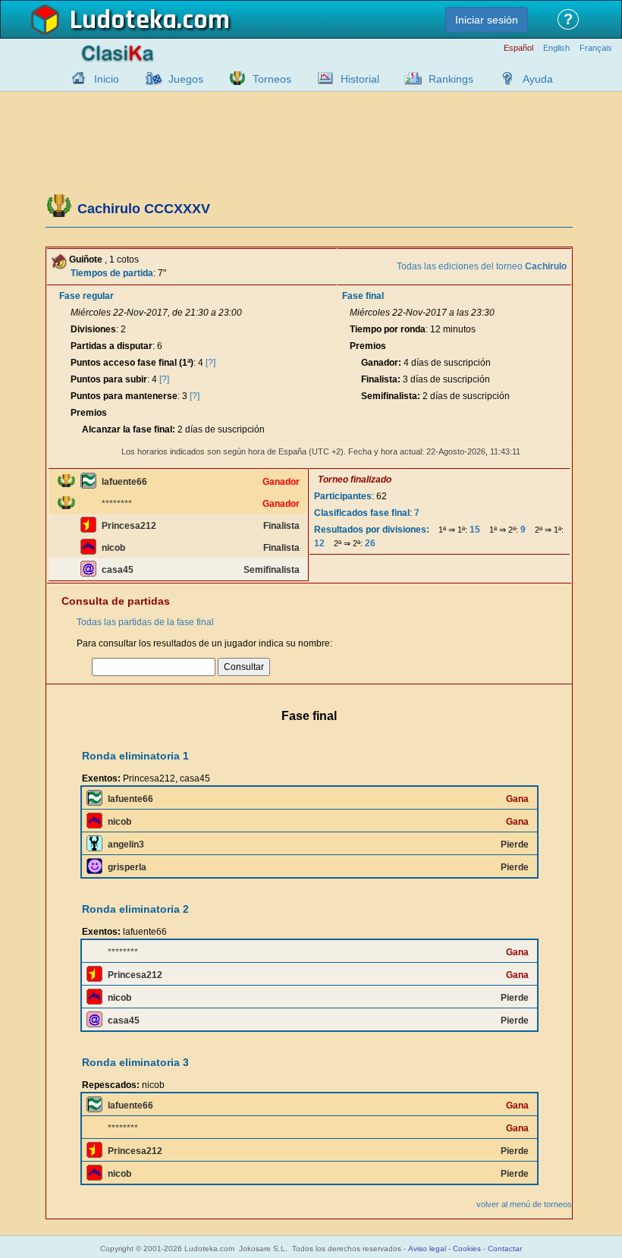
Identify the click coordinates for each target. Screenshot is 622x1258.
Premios (89, 412)
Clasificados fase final (362, 513)
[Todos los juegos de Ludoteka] (149, 78)
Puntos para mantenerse (124, 396)
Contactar (505, 1248)
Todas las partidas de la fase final (145, 622)
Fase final (363, 296)
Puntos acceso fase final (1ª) (132, 362)
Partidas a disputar (111, 346)
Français (596, 48)
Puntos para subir (109, 379)
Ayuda (538, 79)
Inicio (106, 79)
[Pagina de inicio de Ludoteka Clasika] (75, 78)
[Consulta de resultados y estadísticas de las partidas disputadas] (322, 78)
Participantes (343, 496)
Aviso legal (427, 1248)
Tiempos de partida (112, 273)
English (556, 48)
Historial (360, 79)
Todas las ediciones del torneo (482, 266)
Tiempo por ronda (388, 329)
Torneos (272, 79)
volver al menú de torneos (524, 1204)
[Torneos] (234, 78)
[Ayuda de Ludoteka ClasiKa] (504, 78)
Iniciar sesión (486, 20)
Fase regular (86, 296)
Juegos (185, 79)
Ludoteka (123, 20)
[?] (210, 362)
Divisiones (93, 329)
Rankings (451, 79)
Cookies (467, 1248)
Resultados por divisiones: (371, 529)
